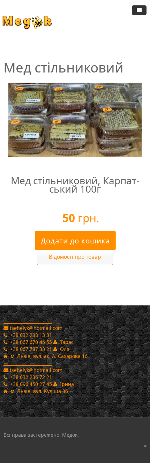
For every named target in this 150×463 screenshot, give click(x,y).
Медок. (70, 434)
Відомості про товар (75, 257)
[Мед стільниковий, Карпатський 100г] (75, 119)
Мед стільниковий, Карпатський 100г (75, 184)
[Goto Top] (145, 445)
